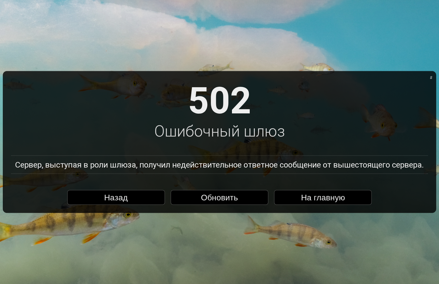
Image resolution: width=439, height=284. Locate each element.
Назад (116, 197)
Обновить (219, 197)
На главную (323, 197)
